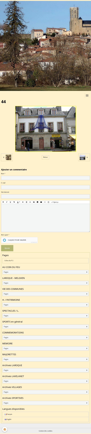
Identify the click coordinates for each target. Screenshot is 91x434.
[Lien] (30, 202)
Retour (45, 157)
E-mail (3, 183)
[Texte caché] (34, 202)
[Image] (37, 202)
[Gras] (3, 202)
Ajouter (7, 248)
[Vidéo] (41, 202)
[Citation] (23, 202)
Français (9, 414)
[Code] (45, 202)
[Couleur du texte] (18, 202)
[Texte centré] (26, 202)
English (8, 419)
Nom (2, 174)
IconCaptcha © (34, 242)
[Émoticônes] (48, 202)
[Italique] (7, 202)
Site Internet (5, 192)
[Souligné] (10, 202)
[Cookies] (4, 429)
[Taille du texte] (14, 202)
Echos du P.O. (9, 261)
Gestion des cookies (45, 431)
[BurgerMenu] (87, 95)
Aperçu (55, 202)
